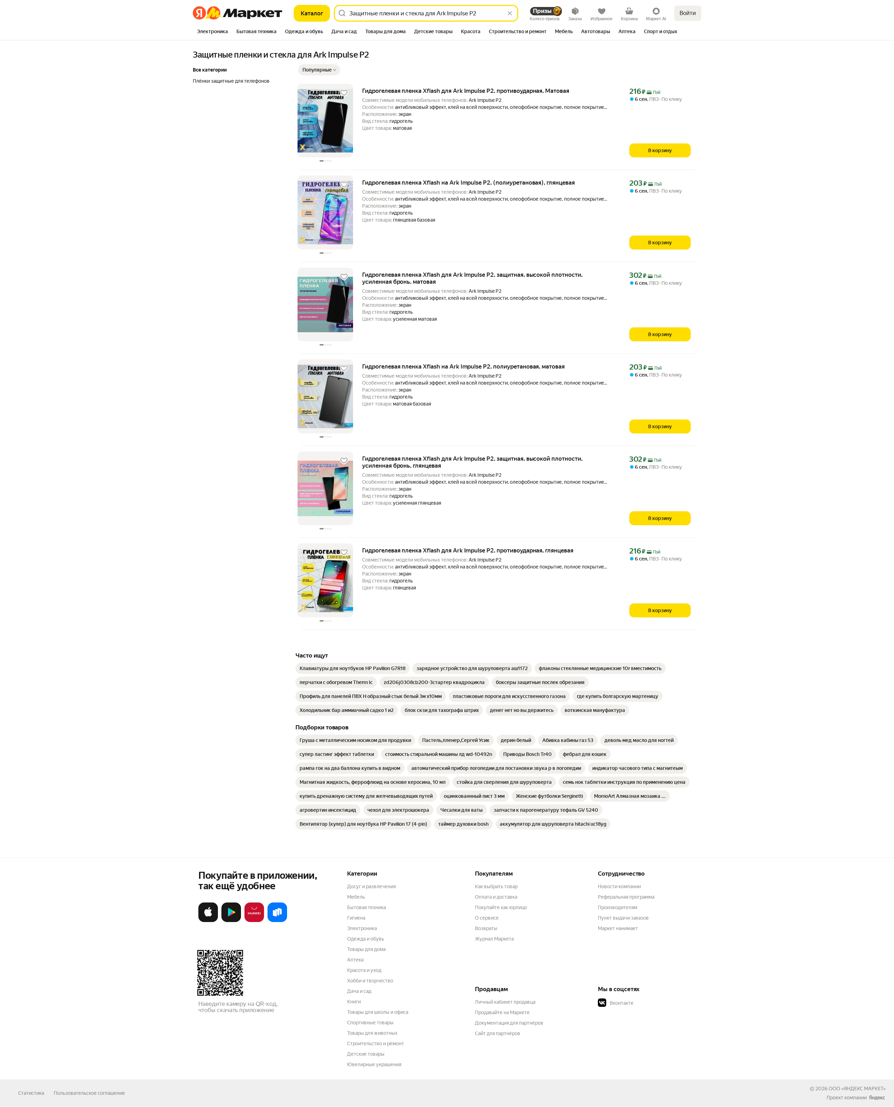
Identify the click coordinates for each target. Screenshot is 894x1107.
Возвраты (486, 928)
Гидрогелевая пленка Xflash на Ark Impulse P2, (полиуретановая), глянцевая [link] (468, 182)
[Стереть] (510, 13)
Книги (354, 1001)
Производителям (617, 907)
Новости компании (619, 886)
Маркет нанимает (618, 928)
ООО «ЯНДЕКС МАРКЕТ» (857, 1088)
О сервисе (487, 918)
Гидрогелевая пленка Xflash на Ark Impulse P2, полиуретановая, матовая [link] (463, 366)
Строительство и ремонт (375, 1043)
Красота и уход (364, 970)
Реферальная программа (626, 897)
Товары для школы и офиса (377, 1012)
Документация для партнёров (509, 1023)
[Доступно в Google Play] (231, 920)
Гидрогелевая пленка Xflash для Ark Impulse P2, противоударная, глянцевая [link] (467, 550)
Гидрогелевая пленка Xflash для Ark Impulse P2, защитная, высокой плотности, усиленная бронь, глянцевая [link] (472, 462)
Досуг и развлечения (371, 886)
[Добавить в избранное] (344, 93)
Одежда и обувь (365, 939)
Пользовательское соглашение (89, 1093)
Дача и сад (359, 991)
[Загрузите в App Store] (208, 920)
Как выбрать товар (496, 886)
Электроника (362, 928)
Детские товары (365, 1054)
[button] (319, 69)
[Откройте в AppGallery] (254, 920)
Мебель (356, 897)
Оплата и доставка (496, 897)
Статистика (31, 1093)
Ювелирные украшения (374, 1064)
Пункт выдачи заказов (623, 918)
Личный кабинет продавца (505, 1002)
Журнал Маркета (494, 939)
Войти (688, 13)
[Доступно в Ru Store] (277, 920)
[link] (352, 668)
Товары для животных (372, 1033)
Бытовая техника (366, 907)
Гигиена (356, 918)
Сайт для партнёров (497, 1033)
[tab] (212, 32)
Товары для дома (366, 949)
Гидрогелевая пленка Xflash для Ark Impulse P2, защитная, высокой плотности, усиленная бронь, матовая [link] (472, 278)
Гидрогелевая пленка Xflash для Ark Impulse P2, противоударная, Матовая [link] (465, 90)
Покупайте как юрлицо (501, 907)
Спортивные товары (370, 1022)
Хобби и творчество (370, 980)
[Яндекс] (877, 1097)
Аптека (355, 960)
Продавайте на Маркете (502, 1012)
